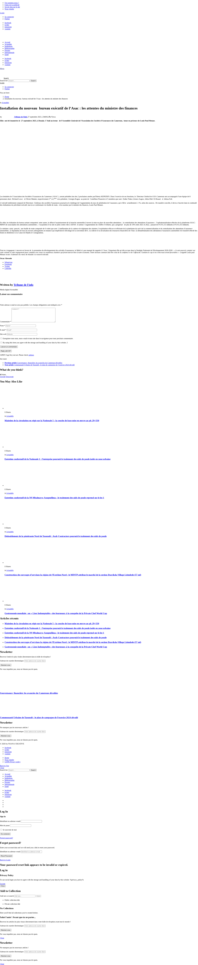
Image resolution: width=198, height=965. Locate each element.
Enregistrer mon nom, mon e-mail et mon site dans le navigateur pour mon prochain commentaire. (38, 338)
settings (31, 355)
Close (2, 768)
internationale (9, 53)
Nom (2, 326)
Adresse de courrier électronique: (12, 661)
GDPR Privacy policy (13, 762)
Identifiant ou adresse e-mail (10, 821)
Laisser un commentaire (9, 347)
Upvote (2, 377)
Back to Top (4, 766)
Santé (7, 55)
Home (7, 758)
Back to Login (5, 860)
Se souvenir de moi (9, 830)
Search (33, 81)
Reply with (6, 351)
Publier (7, 19)
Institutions (8, 46)
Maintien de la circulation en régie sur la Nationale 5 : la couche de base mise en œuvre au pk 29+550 (52, 420)
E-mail (3, 330)
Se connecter (9, 17)
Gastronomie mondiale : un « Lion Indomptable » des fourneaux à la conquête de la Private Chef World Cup (56, 613)
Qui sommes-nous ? (12, 3)
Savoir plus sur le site (12, 7)
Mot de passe (5, 825)
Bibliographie (9, 48)
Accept (2, 884)
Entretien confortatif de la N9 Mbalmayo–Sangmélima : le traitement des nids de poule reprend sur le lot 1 (54, 497)
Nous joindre (9, 9)
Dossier (7, 50)
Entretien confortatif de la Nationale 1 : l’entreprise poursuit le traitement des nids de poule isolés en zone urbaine (57, 459)
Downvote (10, 377)
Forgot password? (6, 838)
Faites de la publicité (12, 5)
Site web (3, 334)
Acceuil (7, 42)
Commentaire (5, 322)
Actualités (8, 44)
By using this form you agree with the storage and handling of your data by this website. (35, 343)
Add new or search (7, 896)
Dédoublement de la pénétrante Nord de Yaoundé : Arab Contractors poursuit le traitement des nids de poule (56, 536)
